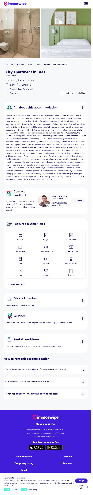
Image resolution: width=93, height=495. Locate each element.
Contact (78, 200)
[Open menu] (86, 3)
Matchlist (70, 93)
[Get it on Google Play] (54, 447)
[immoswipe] (45, 417)
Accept (81, 481)
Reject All (81, 487)
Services (46, 65)
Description (10, 65)
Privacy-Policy (9, 486)
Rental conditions (60, 65)
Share (83, 92)
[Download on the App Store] (37, 447)
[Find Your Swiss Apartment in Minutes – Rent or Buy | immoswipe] (15, 3)
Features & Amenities (26, 65)
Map (39, 65)
